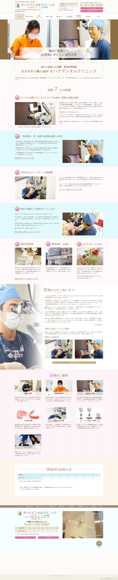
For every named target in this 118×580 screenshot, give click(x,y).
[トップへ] (99, 543)
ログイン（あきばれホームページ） (109, 578)
